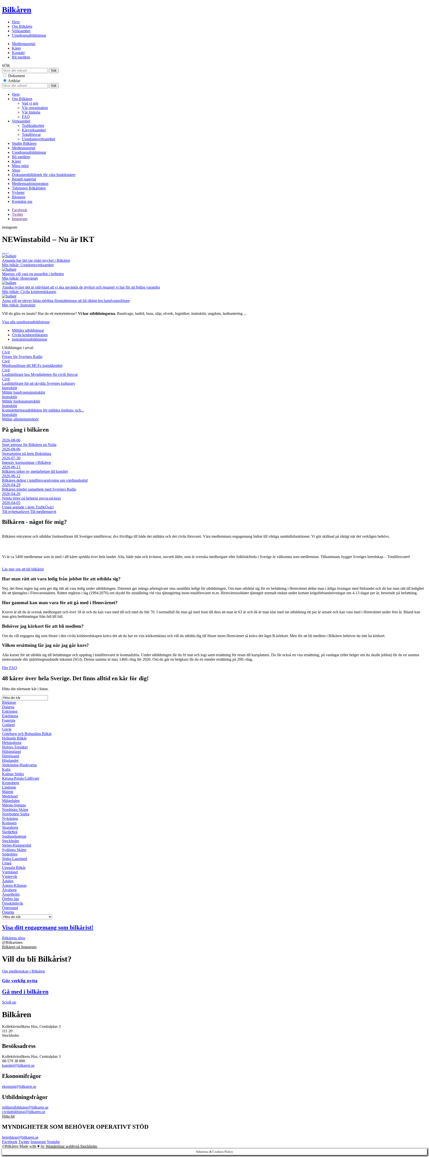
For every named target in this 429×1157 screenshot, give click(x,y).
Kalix (6, 769)
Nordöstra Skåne (15, 809)
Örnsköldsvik (12, 903)
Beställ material (24, 179)
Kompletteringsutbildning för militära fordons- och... (43, 408)
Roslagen (9, 823)
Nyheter (18, 192)
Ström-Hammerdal (16, 845)
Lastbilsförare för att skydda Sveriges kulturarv (38, 381)
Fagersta (8, 720)
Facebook (19, 210)
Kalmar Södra (13, 774)
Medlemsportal (23, 44)
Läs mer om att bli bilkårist (23, 569)
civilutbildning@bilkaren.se (23, 1112)
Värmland (10, 872)
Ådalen (7, 881)
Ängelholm (11, 894)
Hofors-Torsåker (15, 747)
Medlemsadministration (30, 183)
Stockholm (10, 841)
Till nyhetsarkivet (16, 511)
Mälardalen (11, 801)
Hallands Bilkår (14, 738)
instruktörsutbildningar (29, 339)
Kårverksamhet (34, 130)
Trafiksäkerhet (33, 125)
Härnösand (10, 756)
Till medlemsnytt (43, 511)
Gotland (8, 725)
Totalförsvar (31, 134)
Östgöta (8, 912)
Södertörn (9, 854)
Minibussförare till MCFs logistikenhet (32, 363)
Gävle (6, 729)
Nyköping (10, 818)
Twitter (17, 214)
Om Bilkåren (22, 26)
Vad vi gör (30, 103)
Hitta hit (8, 1116)
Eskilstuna (10, 716)
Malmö (7, 792)
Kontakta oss (22, 201)
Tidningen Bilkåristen (29, 188)
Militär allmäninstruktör (20, 417)
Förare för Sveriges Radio (22, 354)
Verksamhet (21, 31)
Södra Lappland (14, 859)
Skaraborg (10, 827)
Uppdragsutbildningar (29, 35)
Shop (16, 170)
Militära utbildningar (28, 330)
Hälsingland (11, 751)
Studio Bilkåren (24, 143)
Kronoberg (10, 783)
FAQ (26, 117)
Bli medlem (21, 57)
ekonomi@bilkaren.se (19, 1086)
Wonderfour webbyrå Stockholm (71, 1146)
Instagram (19, 219)
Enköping (9, 711)
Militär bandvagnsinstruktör (23, 390)
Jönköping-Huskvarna (19, 765)
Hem (16, 22)
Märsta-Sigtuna (14, 805)
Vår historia (31, 112)
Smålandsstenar (14, 836)
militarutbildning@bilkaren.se (25, 1107)
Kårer (16, 48)
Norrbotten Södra (15, 814)
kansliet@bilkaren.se (18, 1065)
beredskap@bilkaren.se (20, 1137)
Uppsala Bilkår (14, 867)
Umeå (6, 863)
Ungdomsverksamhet (38, 139)
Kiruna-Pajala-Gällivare (20, 778)
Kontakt (18, 53)
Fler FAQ (9, 668)
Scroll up (9, 1002)
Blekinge (9, 702)
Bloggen (18, 197)
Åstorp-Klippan (14, 885)
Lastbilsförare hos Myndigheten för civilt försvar (40, 372)
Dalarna (8, 707)
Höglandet (10, 760)
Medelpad (10, 796)
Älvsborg (9, 890)
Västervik (9, 876)
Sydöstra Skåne (14, 850)
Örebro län (10, 899)
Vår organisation (35, 108)
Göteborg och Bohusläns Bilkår (27, 734)
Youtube (53, 1142)
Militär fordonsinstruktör (21, 399)
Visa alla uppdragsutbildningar (26, 322)
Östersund (10, 908)
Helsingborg (11, 743)
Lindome (9, 787)
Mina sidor (20, 166)
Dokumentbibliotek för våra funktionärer (43, 175)
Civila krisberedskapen (30, 335)
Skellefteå (9, 832)
